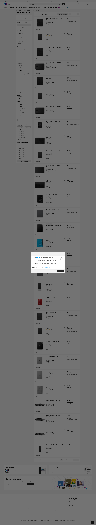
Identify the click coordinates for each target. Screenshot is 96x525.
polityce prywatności (48, 267)
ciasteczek (38, 257)
